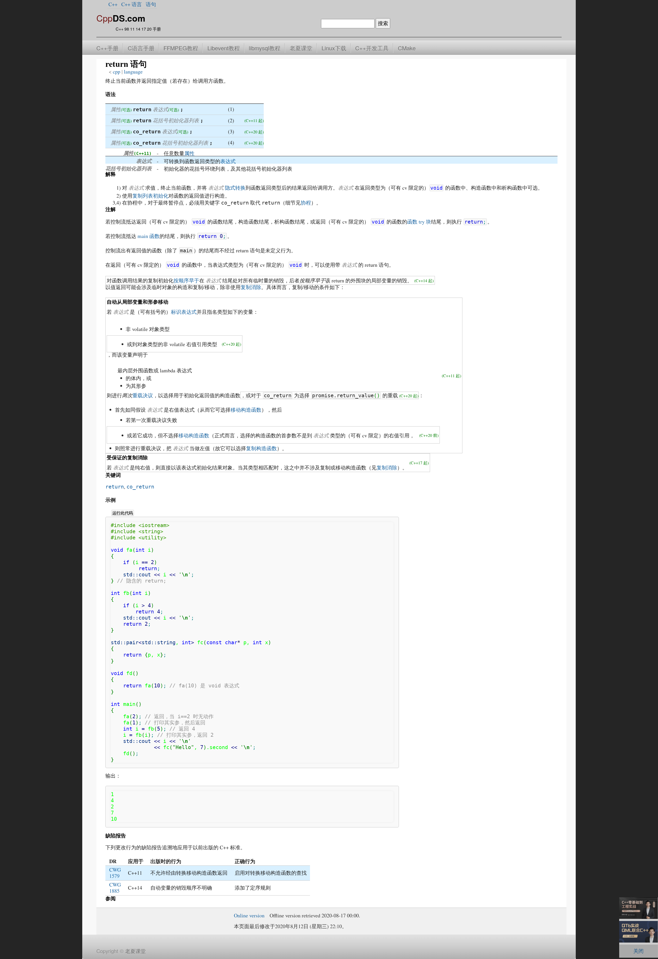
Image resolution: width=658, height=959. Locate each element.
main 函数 (149, 236)
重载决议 (142, 395)
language (133, 71)
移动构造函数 (246, 409)
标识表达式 (184, 311)
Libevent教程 (223, 48)
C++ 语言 (131, 4)
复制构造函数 (261, 448)
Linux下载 (334, 48)
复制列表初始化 (150, 195)
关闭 (638, 950)
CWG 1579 (115, 872)
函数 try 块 (419, 221)
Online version (249, 915)
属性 (189, 153)
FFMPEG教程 (180, 48)
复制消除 (251, 287)
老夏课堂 (301, 48)
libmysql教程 (264, 48)
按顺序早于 (186, 280)
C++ (112, 4)
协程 (306, 202)
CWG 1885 (115, 887)
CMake (407, 48)
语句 (151, 4)
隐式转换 (235, 187)
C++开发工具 (372, 48)
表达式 (228, 161)
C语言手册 (141, 48)
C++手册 (107, 48)
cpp (116, 71)
